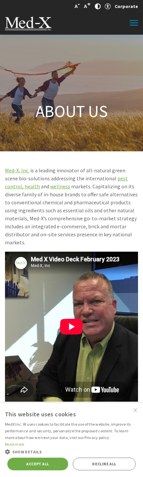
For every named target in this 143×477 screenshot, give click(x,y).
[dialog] (71, 440)
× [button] (135, 410)
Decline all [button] (104, 463)
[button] (71, 451)
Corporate (126, 6)
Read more (14, 444)
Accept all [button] (37, 463)
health (32, 186)
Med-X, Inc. (17, 170)
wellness (60, 186)
